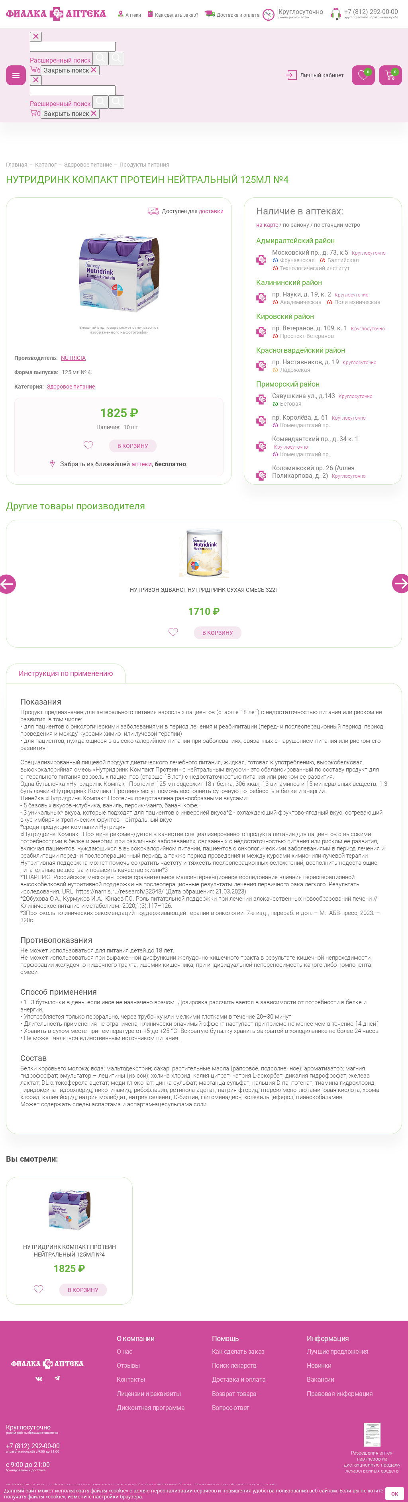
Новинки (319, 1365)
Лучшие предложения (337, 1351)
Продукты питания (144, 164)
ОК (394, 1494)
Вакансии (320, 1379)
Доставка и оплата (238, 15)
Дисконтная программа (150, 1408)
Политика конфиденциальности (236, 1485)
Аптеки (133, 15)
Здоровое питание (88, 164)
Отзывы (128, 1365)
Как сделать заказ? (176, 15)
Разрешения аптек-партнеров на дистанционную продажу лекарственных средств (372, 1462)
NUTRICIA (73, 358)
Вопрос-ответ (230, 1408)
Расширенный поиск (61, 60)
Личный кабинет (322, 75)
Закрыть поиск (67, 70)
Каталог (16, 75)
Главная (16, 164)
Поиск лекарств (234, 1365)
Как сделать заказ (238, 1351)
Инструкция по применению (66, 673)
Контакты (131, 1379)
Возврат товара (234, 1394)
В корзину (133, 446)
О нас (124, 1351)
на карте (267, 225)
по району (296, 225)
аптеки (141, 464)
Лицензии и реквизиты (148, 1394)
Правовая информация (340, 1394)
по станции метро (337, 225)
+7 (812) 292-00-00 (33, 1446)
